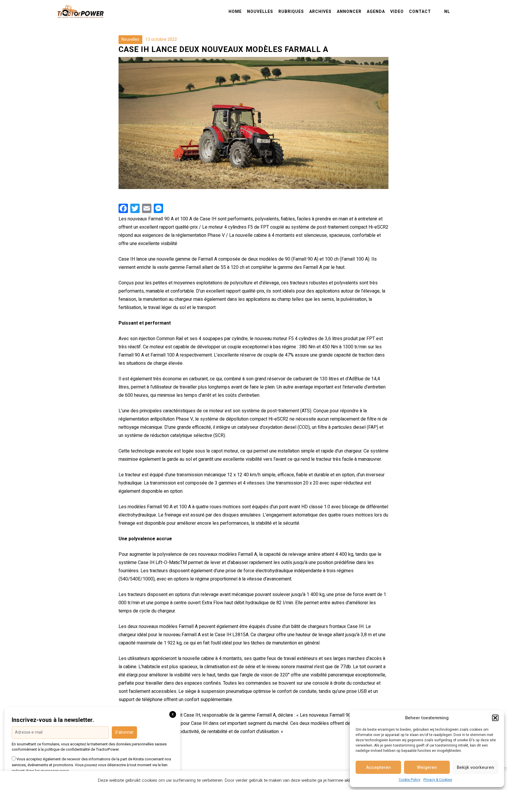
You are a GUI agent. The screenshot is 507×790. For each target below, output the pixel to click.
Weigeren (427, 767)
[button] (495, 718)
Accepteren (378, 767)
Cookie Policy (409, 779)
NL (447, 12)
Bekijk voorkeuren (475, 767)
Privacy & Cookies (437, 779)
